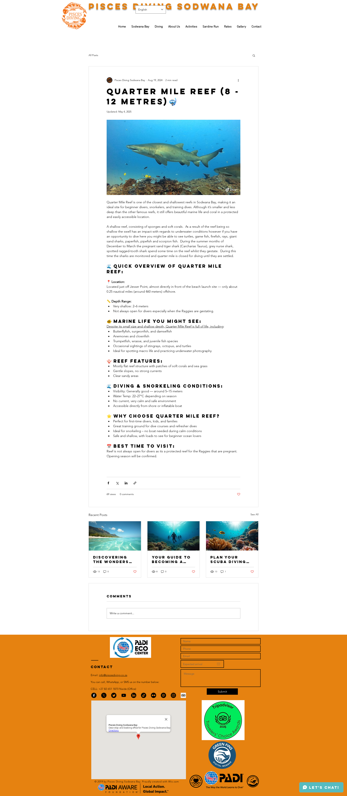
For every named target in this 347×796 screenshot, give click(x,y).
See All (254, 514)
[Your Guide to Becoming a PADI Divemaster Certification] (173, 536)
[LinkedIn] (133, 695)
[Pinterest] (163, 695)
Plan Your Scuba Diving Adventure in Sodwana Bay (228, 559)
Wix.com (173, 781)
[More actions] (238, 80)
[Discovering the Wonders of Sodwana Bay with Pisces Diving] (115, 536)
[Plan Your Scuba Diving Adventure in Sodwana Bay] (232, 536)
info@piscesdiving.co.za (113, 675)
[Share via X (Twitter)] (117, 483)
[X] (103, 695)
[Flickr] (153, 695)
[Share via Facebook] (108, 483)
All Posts (93, 55)
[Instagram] (173, 695)
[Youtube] (123, 695)
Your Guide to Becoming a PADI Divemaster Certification (171, 559)
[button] (254, 55)
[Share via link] (135, 483)
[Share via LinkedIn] (126, 483)
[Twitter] (113, 695)
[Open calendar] (218, 664)
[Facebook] (94, 695)
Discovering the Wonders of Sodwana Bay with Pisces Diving (114, 559)
